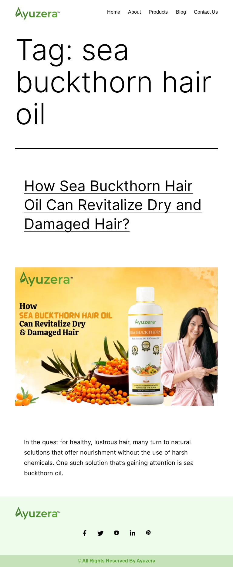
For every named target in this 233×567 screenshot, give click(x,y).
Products (158, 12)
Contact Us (206, 12)
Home (113, 12)
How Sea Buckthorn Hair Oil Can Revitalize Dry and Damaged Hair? (113, 205)
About (134, 12)
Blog (181, 12)
